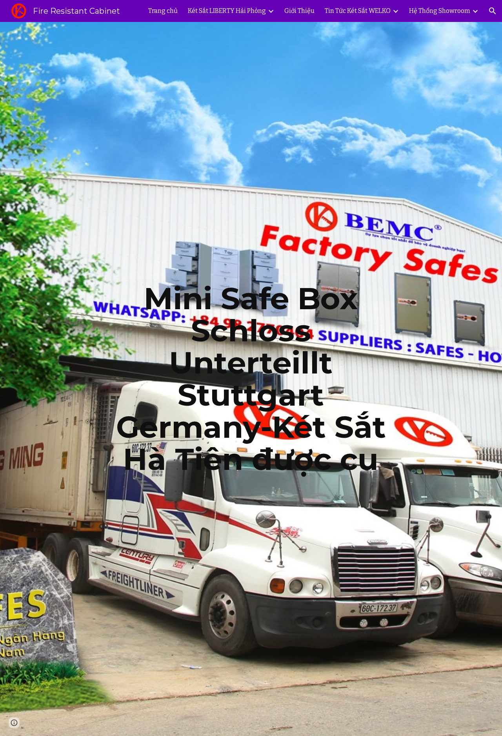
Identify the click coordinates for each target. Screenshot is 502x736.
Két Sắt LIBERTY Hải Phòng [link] (227, 11)
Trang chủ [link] (163, 11)
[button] (492, 11)
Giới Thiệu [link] (299, 11)
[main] (251, 379)
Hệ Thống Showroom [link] (439, 11)
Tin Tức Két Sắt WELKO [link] (358, 11)
